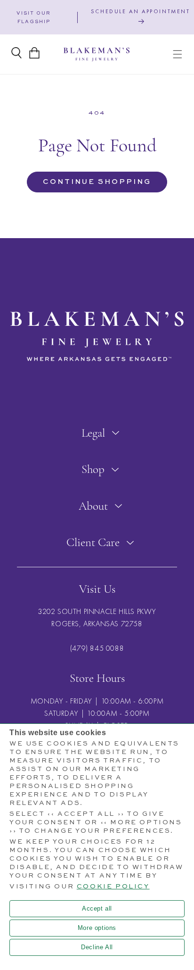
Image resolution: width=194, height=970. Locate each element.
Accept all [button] (97, 908)
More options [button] (97, 927)
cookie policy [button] (113, 886)
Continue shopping (97, 181)
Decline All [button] (97, 947)
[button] (177, 54)
